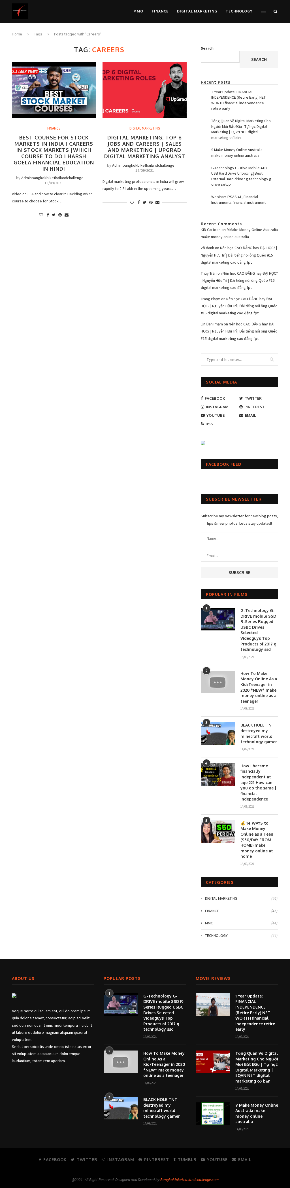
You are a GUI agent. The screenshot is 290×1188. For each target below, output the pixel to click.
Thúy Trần (209, 273)
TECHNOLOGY (239, 11)
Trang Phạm (210, 298)
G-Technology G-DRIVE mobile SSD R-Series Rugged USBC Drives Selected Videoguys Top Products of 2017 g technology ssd (258, 630)
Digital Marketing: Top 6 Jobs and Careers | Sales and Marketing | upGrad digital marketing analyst (144, 146)
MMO (138, 11)
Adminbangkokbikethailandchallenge (52, 177)
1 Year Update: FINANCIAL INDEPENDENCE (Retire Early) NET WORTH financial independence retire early (238, 100)
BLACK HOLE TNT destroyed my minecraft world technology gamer (258, 733)
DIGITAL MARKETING (197, 11)
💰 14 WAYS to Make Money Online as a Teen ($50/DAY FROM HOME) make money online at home (256, 840)
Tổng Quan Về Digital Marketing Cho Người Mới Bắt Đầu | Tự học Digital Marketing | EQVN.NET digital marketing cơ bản (241, 129)
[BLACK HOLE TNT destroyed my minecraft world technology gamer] (218, 733)
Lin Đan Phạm (212, 324)
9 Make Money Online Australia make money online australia (237, 152)
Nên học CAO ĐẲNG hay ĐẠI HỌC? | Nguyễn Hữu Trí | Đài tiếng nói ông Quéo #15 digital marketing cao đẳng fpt (239, 254)
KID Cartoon (211, 229)
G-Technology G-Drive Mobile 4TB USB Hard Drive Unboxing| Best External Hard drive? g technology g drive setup (241, 176)
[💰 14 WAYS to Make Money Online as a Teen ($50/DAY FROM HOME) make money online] (218, 831)
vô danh (207, 247)
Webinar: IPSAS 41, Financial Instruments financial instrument (238, 199)
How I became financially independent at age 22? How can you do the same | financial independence (258, 782)
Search (207, 48)
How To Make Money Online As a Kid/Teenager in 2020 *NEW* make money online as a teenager (258, 687)
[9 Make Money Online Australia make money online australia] (213, 1113)
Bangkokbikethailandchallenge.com (189, 1179)
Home (17, 34)
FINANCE (160, 11)
